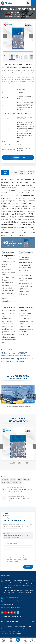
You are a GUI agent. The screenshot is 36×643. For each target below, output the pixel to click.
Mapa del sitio (5, 631)
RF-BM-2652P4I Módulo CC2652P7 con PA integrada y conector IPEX (15, 536)
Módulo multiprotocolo (17, 14)
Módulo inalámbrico (21, 12)
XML (24, 629)
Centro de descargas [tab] (22, 172)
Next (34, 397)
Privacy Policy (15, 631)
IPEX (19, 479)
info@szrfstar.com (21, 601)
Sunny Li (10, 604)
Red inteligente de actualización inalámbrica (18, 407)
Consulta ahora (17, 157)
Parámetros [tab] (14, 172)
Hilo (3, 482)
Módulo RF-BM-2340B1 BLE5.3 (18, 463)
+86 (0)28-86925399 (12, 598)
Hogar (11, 12)
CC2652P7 (5, 479)
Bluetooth (26, 479)
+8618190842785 (15, 607)
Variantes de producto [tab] (31, 172)
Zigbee (13, 479)
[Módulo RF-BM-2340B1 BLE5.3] (18, 443)
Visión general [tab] (5, 172)
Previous (1, 397)
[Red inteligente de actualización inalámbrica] (17, 394)
